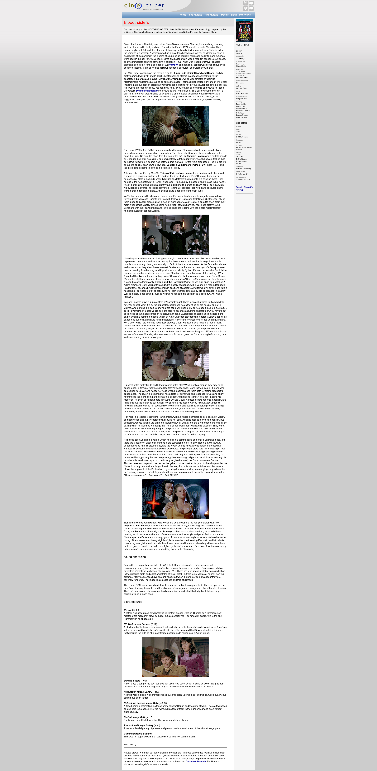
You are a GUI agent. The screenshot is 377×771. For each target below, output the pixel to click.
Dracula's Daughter (147, 90)
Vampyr (173, 64)
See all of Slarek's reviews (244, 188)
